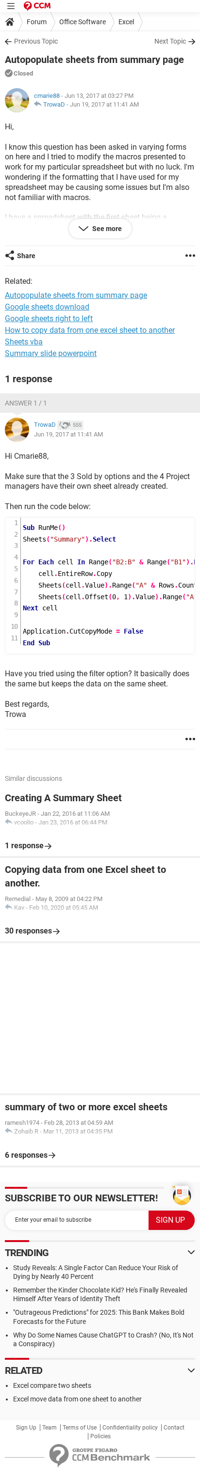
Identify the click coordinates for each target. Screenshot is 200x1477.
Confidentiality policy (130, 1427)
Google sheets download (47, 306)
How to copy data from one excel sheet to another (90, 330)
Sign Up (26, 1427)
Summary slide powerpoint (51, 353)
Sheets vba (24, 341)
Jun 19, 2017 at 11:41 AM (104, 104)
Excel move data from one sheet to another (77, 1399)
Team (49, 1427)
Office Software (82, 22)
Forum (37, 22)
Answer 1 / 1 (26, 403)
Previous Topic (36, 41)
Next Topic (170, 41)
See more (106, 229)
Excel (126, 22)
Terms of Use (80, 1427)
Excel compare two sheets (52, 1385)
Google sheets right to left (49, 318)
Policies (100, 1436)
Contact (174, 1427)
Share (26, 256)
